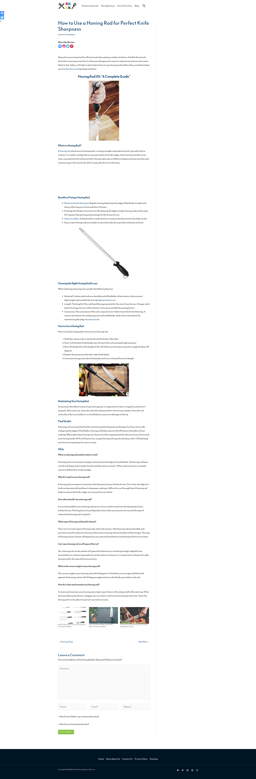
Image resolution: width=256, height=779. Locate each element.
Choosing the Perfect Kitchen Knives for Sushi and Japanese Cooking (133, 626)
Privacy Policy (141, 758)
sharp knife (94, 319)
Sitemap (154, 758)
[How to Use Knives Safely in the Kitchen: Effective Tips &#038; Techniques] (103, 615)
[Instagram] (64, 46)
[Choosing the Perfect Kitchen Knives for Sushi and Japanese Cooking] (134, 615)
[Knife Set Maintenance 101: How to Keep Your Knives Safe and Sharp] (72, 615)
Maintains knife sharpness (76, 203)
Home (101, 758)
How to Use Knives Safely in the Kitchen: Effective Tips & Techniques (101, 626)
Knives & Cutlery (124, 5)
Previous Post (65, 641)
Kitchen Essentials (90, 5)
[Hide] (1, 21)
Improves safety (71, 218)
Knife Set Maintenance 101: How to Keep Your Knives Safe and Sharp (71, 626)
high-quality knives (107, 300)
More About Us (113, 758)
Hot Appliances (108, 5)
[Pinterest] (71, 46)
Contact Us (127, 758)
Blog (137, 5)
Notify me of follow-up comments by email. (79, 716)
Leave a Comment (66, 34)
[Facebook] (60, 46)
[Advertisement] (104, 182)
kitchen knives (69, 68)
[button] (144, 6)
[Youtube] (197, 770)
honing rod (65, 151)
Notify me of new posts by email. (74, 724)
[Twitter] (68, 46)
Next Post (144, 641)
